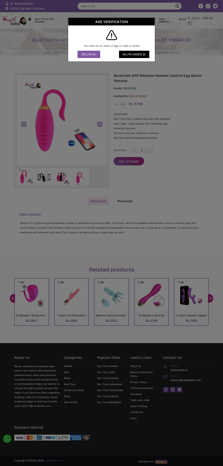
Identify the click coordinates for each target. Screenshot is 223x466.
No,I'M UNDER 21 (134, 54)
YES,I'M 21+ (89, 54)
